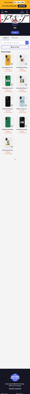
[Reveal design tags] (12, 64)
